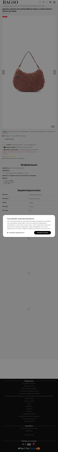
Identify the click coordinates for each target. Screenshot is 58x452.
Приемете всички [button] (42, 232)
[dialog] (29, 226)
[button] (15, 233)
